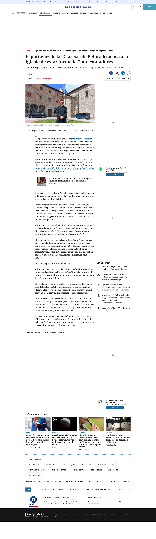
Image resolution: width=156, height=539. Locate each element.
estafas (53, 332)
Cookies (86, 514)
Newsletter (74, 489)
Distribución (91, 500)
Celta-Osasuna (33, 475)
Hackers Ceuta (78, 470)
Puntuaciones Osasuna (36, 470)
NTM (54, 447)
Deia (45, 500)
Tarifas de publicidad (94, 504)
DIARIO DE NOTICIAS (32, 447)
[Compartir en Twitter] (117, 73)
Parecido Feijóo (95, 470)
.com (28, 489)
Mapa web (91, 502)
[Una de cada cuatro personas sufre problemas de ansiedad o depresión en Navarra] (118, 424)
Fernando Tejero (68, 465)
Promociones (58, 489)
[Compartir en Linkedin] (123, 73)
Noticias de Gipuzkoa (72, 502)
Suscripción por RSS (115, 502)
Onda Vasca (69, 504)
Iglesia (45, 332)
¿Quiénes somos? (124, 489)
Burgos (38, 332)
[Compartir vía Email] (129, 73)
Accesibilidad (102, 514)
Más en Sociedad (36, 414)
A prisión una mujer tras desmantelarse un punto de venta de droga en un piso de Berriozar (75, 51)
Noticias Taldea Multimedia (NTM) (54, 504)
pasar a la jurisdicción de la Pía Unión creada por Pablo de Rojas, (64, 168)
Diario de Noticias (71, 500)
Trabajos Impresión (115, 500)
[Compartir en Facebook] (111, 73)
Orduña (61, 332)
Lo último (103, 262)
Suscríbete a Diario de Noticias (98, 489)
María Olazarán (111, 445)
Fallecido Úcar (33, 465)
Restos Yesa (50, 465)
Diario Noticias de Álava (51, 502)
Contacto (42, 489)
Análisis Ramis (86, 465)
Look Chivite (113, 470)
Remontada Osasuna (106, 465)
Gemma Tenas (84, 450)
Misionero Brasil (59, 470)
